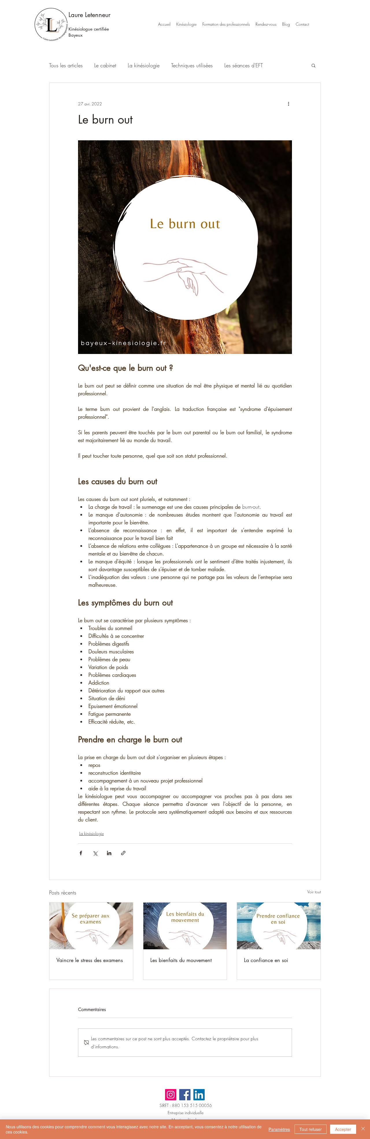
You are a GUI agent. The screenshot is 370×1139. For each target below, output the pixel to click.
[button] (313, 65)
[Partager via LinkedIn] (109, 853)
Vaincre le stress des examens (89, 960)
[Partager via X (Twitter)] (95, 853)
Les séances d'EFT (243, 65)
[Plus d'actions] (288, 103)
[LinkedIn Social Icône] (199, 1094)
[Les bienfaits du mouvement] (185, 926)
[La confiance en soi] (279, 926)
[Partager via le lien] (123, 853)
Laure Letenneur (89, 15)
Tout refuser (310, 1129)
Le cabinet (105, 65)
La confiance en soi (266, 960)
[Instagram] (170, 1094)
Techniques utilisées (192, 65)
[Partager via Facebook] (81, 853)
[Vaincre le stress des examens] (91, 926)
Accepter (343, 1129)
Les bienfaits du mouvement (181, 960)
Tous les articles (66, 65)
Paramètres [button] (279, 1129)
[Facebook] (184, 1094)
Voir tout (314, 891)
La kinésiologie (144, 65)
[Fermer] (363, 1129)
